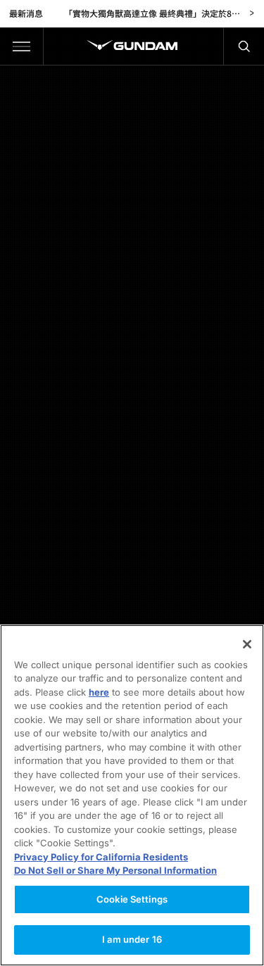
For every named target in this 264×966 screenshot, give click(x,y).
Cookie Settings (132, 899)
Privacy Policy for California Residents (101, 856)
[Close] (247, 644)
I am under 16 (132, 939)
